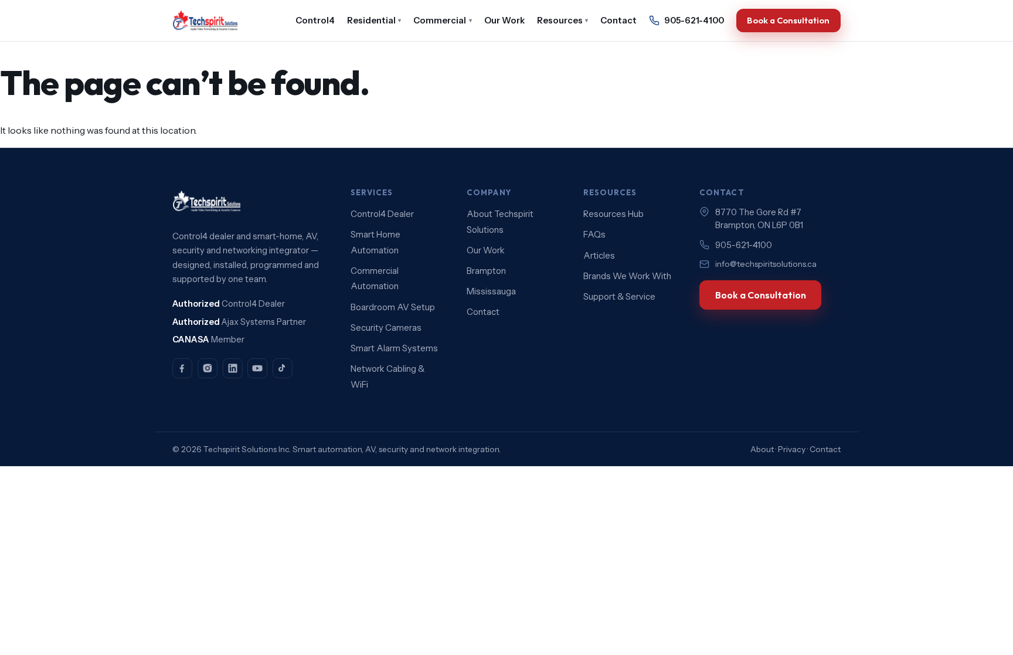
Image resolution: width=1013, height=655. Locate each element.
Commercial (442, 20)
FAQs (594, 234)
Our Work (504, 20)
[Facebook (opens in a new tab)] (182, 368)
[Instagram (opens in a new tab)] (207, 368)
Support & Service (619, 296)
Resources (563, 20)
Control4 (315, 20)
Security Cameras (386, 328)
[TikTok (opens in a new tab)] (283, 368)
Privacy (791, 449)
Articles (599, 255)
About (762, 449)
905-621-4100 (694, 20)
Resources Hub (613, 214)
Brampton (486, 271)
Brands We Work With (627, 276)
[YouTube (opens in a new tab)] (257, 368)
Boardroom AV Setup (393, 307)
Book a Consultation (788, 20)
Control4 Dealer (382, 214)
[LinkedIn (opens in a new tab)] (233, 368)
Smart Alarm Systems (394, 348)
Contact (618, 20)
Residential (374, 20)
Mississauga (491, 291)
